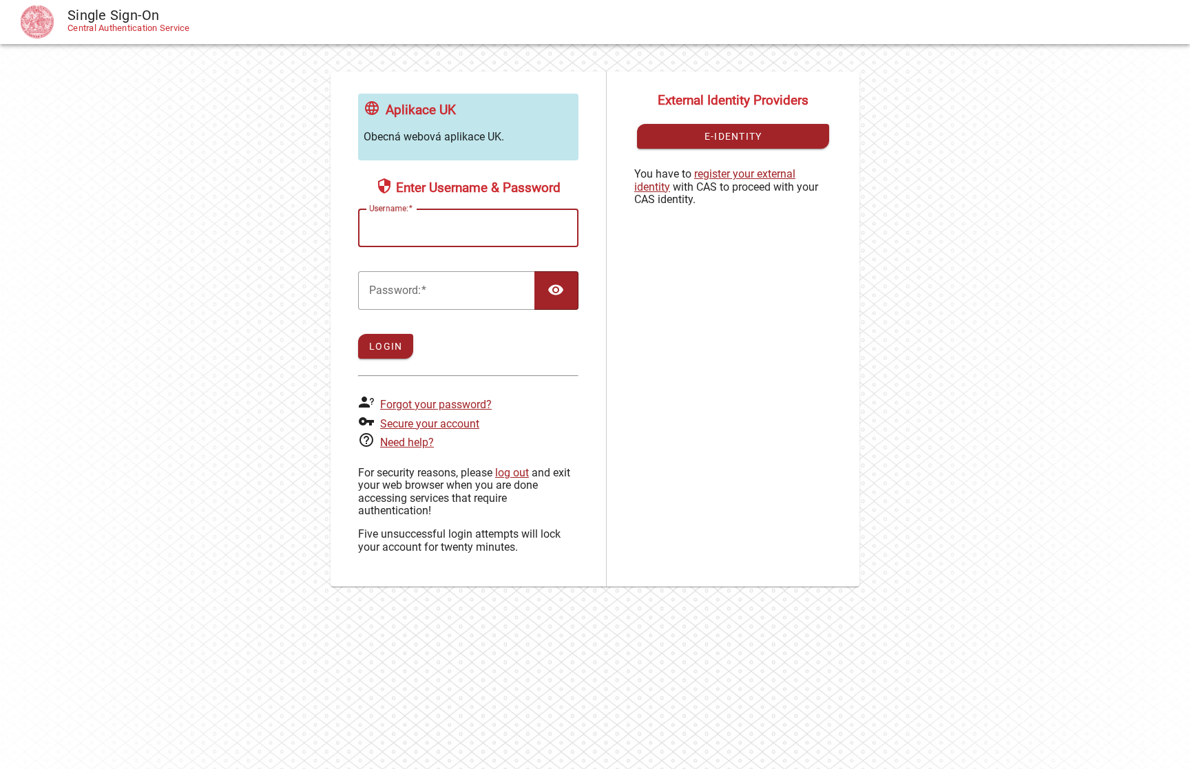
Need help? (407, 442)
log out (512, 472)
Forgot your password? (436, 404)
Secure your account (429, 423)
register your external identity (714, 180)
